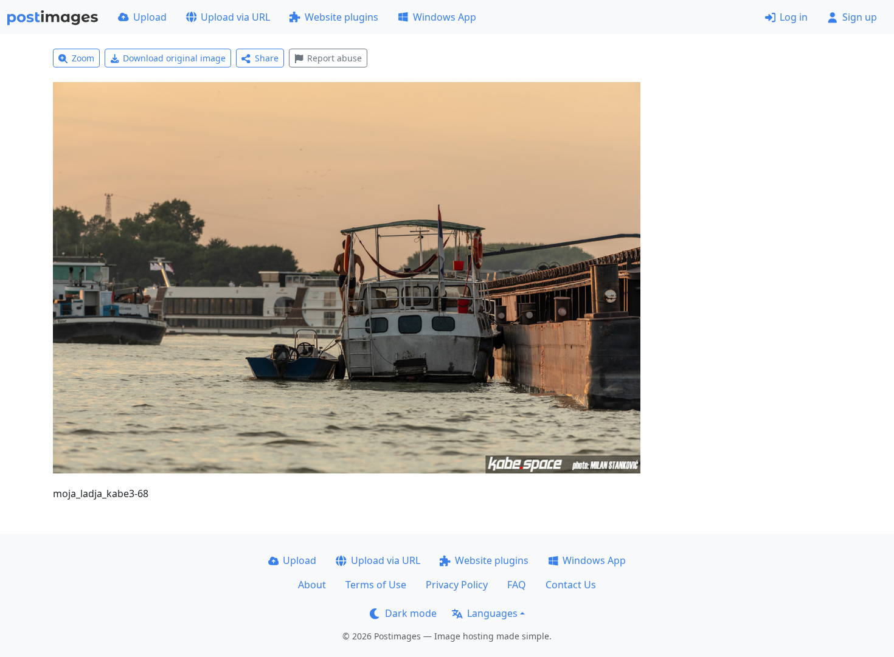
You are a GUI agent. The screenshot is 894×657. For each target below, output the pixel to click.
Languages (492, 613)
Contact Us (571, 584)
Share (267, 58)
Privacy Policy (457, 584)
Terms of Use (375, 584)
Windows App (444, 17)
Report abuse (334, 58)
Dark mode (411, 613)
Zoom (83, 58)
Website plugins (341, 17)
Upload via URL (235, 17)
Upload (150, 17)
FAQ (516, 584)
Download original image (174, 58)
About (312, 584)
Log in (794, 17)
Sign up (859, 17)
